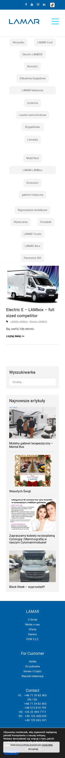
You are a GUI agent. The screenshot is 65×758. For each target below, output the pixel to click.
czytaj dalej (13, 336)
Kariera (32, 634)
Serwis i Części (32, 671)
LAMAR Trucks (32, 234)
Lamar (24, 21)
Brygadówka (32, 127)
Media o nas (32, 624)
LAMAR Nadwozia (32, 90)
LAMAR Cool (45, 42)
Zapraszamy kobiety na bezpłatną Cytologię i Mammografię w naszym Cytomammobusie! (32, 539)
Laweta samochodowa (32, 115)
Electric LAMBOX (32, 54)
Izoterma (32, 103)
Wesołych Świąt (20, 491)
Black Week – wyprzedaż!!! (27, 587)
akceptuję (33, 749)
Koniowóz (32, 182)
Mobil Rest (32, 158)
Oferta (32, 629)
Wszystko (18, 42)
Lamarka (32, 139)
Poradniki (45, 222)
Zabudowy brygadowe (33, 78)
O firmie (32, 619)
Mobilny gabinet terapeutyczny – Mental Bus (31, 445)
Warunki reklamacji (32, 676)
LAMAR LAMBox (32, 170)
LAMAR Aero (32, 246)
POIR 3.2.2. (32, 639)
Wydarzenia (20, 222)
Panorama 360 (32, 258)
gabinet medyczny (32, 194)
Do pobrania (32, 666)
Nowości (32, 66)
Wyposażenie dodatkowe (32, 210)
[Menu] (55, 21)
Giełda (32, 661)
